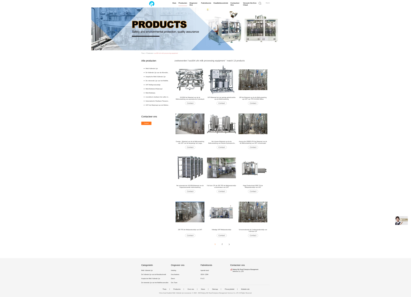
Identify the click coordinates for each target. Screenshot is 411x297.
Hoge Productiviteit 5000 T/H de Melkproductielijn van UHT (253, 186)
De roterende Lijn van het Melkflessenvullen (158, 81)
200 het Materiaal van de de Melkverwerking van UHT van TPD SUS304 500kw (253, 98)
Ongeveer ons (193, 4)
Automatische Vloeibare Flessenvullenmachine (158, 101)
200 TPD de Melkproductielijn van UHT (190, 229)
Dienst (173, 278)
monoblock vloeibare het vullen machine (158, 97)
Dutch (268, 3)
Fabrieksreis (206, 3)
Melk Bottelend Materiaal (154, 89)
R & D (202, 278)
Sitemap (215, 289)
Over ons (191, 289)
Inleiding (173, 270)
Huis (174, 3)
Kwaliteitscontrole (221, 3)
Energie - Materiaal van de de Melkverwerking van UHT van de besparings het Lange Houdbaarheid (190, 142)
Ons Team (174, 282)
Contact (190, 103)
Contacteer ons (234, 4)
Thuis (164, 289)
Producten (183, 3)
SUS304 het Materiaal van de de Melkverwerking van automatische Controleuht (190, 98)
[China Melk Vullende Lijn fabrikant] (151, 4)
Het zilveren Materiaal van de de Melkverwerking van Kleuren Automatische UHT (221, 142)
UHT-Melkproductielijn (153, 85)
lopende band (205, 270)
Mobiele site (245, 289)
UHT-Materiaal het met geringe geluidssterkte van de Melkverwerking (221, 98)
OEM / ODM (204, 274)
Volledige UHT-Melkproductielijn (221, 229)
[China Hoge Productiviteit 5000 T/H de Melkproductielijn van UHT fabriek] (252, 168)
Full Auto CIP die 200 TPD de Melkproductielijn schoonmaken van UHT (221, 186)
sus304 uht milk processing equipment (166, 53)
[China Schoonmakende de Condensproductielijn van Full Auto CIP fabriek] (252, 212)
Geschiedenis (175, 274)
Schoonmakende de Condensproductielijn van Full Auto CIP (253, 230)
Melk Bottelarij (150, 93)
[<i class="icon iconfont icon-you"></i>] (229, 244)
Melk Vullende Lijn (152, 68)
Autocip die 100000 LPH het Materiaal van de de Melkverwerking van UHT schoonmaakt (253, 142)
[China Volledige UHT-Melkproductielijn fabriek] (221, 212)
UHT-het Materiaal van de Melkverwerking (158, 105)
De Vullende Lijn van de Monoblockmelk (158, 72)
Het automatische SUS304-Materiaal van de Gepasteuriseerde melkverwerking (190, 186)
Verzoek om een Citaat (249, 4)
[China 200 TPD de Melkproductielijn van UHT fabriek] (190, 212)
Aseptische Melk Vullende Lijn (156, 76)
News (203, 289)
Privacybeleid (229, 289)
